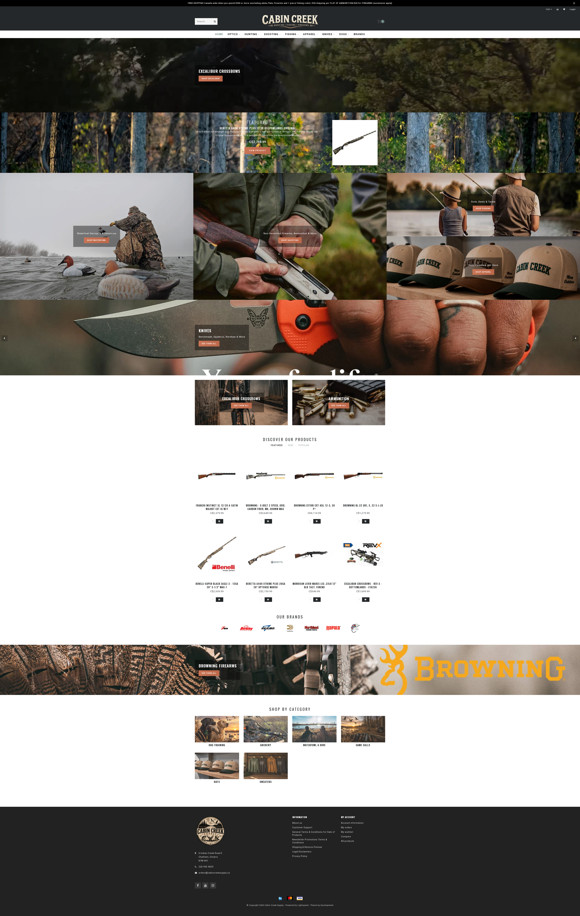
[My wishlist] (564, 9)
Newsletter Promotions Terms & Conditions (309, 841)
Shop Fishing (483, 208)
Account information (352, 823)
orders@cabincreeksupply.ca (214, 873)
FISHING (290, 34)
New (290, 445)
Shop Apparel (483, 272)
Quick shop (218, 504)
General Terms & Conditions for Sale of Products (313, 833)
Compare (346, 836)
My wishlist (347, 832)
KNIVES (327, 34)
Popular (304, 445)
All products (347, 841)
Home (219, 34)
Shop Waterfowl (96, 240)
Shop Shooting (290, 240)
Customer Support (302, 827)
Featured (277, 445)
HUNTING (251, 34)
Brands (359, 34)
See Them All (209, 343)
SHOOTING (271, 34)
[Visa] (299, 898)
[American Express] (280, 898)
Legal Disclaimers (301, 851)
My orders (346, 827)
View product (257, 150)
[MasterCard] (290, 898)
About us (297, 823)
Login (572, 9)
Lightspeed (303, 905)
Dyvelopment (327, 905)
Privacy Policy (299, 856)
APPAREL (309, 34)
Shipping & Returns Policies (307, 847)
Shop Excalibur (211, 78)
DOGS (343, 34)
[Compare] (557, 9)
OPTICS (233, 34)
